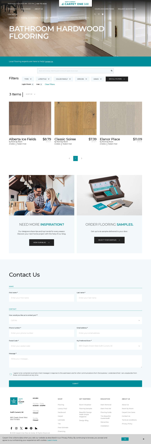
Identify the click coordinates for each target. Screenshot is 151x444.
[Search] (112, 70)
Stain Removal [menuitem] (106, 405)
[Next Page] (81, 158)
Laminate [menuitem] (61, 420)
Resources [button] (26, 9)
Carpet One (13, 18)
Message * (12, 353)
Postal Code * (13, 340)
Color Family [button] (62, 79)
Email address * (82, 328)
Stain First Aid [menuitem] (106, 408)
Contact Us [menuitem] (12, 14)
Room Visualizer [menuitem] (85, 405)
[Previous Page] (69, 158)
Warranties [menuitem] (105, 422)
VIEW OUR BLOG (39, 242)
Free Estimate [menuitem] (63, 427)
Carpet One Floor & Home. (25, 433)
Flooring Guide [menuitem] (106, 412)
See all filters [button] (115, 79)
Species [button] (80, 79)
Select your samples (107, 240)
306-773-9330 (41, 4)
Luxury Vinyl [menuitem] (62, 408)
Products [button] (12, 9)
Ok (125, 439)
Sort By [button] (29, 94)
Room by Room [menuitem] (127, 408)
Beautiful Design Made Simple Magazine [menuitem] (85, 414)
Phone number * (15, 328)
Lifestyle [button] (42, 79)
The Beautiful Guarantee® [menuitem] (106, 417)
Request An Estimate (127, 9)
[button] (95, 14)
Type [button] (26, 79)
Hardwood (34, 18)
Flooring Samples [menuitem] (85, 408)
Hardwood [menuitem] (62, 412)
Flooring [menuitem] (61, 405)
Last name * (81, 292)
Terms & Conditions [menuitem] (129, 420)
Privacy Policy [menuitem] (127, 424)
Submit (75, 383)
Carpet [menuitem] (60, 416)
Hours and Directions (104, 9)
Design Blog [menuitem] (83, 420)
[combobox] (73, 70)
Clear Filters (50, 84)
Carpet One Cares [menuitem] (128, 412)
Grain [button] (96, 79)
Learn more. (52, 440)
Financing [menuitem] (61, 431)
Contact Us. (49, 61)
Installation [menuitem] (105, 426)
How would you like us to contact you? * (23, 315)
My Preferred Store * (84, 340)
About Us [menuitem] (125, 405)
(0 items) (102, 14)
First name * (13, 292)
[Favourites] (99, 14)
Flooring (24, 18)
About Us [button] (39, 9)
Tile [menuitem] (59, 424)
